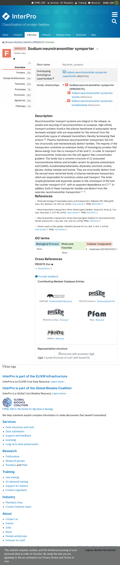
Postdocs (11, 465)
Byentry (18, 42)
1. (36, 201)
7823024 (94, 221)
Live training (12, 477)
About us (95, 2)
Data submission (15, 431)
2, (82, 191)
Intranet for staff (15, 540)
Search (17, 34)
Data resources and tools (20, 427)
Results (45, 34)
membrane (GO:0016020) (102, 249)
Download (81, 34)
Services (54, 2)
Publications (13, 456)
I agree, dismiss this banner (100, 550)
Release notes (63, 34)
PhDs (25, 465)
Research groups (15, 460)
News (9, 531)
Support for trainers (17, 485)
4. (36, 226)
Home (5, 34)
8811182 (96, 204)
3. (36, 218)
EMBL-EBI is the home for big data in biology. (27, 409)
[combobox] (100, 21)
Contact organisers (16, 490)
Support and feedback (18, 435)
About (7, 514)
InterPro (28, 42)
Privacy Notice (50, 557)
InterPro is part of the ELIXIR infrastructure (34, 376)
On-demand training (17, 481)
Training (82, 2)
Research (68, 2)
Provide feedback (48, 276)
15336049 (60, 229)
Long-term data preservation (22, 444)
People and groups (16, 536)
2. (36, 209)
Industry (8, 497)
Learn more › (58, 381)
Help (93, 34)
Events (9, 523)
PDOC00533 (44, 268)
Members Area (14, 502)
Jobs (8, 527)
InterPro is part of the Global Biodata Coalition (37, 388)
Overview (50, 42)
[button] (114, 21)
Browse (31, 34)
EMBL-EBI (40, 2)
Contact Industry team (18, 506)
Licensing (11, 439)
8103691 (91, 212)
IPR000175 (38, 42)
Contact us (12, 519)
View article (77, 204)
